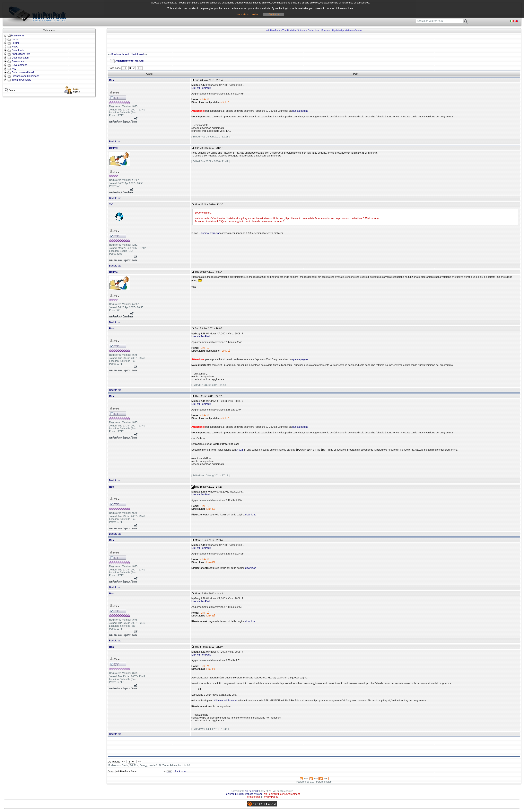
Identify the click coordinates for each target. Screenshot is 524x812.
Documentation (20, 57)
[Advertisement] (182, 43)
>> (139, 68)
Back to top (115, 141)
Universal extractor (209, 233)
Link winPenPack (201, 88)
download (250, 514)
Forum (15, 43)
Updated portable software (347, 30)
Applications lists (21, 54)
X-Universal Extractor (225, 700)
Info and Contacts (21, 79)
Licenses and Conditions (25, 76)
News (15, 46)
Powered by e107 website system (243, 794)
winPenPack (252, 791)
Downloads (18, 50)
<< (124, 68)
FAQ (14, 68)
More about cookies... (248, 14)
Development (19, 65)
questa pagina (300, 110)
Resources (18, 61)
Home (15, 39)
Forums (325, 30)
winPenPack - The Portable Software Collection (292, 30)
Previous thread (120, 54)
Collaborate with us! (23, 72)
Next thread (137, 54)
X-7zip (240, 449)
